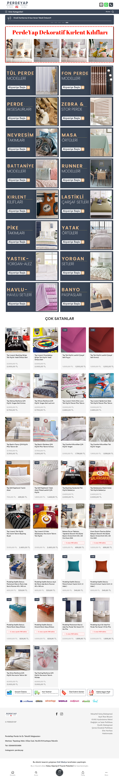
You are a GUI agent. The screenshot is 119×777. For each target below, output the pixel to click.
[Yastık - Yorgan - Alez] (32, 266)
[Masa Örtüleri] (86, 142)
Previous (8, 44)
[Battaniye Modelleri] (32, 173)
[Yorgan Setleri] (86, 266)
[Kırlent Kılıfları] (32, 204)
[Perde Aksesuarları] (32, 111)
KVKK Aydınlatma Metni (102, 719)
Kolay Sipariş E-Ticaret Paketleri (60, 766)
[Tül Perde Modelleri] (32, 80)
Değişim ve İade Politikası (101, 722)
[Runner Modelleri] (86, 173)
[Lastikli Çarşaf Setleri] (86, 204)
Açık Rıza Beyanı (105, 716)
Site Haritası (107, 730)
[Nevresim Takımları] (32, 142)
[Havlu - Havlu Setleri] (32, 296)
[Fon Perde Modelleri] (86, 80)
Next (111, 44)
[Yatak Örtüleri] (86, 235)
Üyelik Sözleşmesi (104, 725)
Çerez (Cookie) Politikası (102, 728)
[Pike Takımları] (32, 235)
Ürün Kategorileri (15, 11)
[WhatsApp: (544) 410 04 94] (106, 5)
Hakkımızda (107, 733)
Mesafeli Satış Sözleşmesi (101, 714)
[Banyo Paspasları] (86, 296)
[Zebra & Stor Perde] (86, 111)
